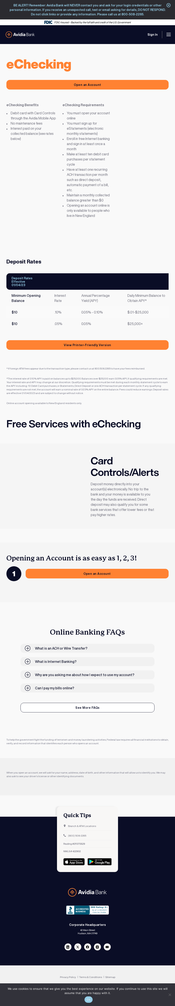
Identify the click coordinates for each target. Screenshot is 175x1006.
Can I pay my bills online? (54, 688)
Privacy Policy (68, 977)
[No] (170, 995)
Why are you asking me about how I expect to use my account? (84, 674)
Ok (88, 999)
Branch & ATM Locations (82, 826)
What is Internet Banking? (55, 661)
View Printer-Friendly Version (87, 345)
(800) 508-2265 (77, 835)
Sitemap (110, 977)
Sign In (152, 34)
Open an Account (87, 84)
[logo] (20, 35)
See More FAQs (87, 707)
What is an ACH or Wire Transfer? (61, 648)
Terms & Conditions (90, 977)
